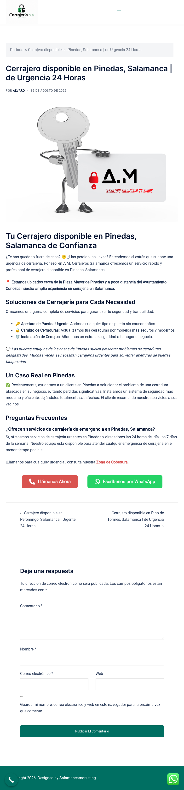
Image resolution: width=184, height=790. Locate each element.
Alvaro (19, 90)
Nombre (28, 649)
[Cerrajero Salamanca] (22, 11)
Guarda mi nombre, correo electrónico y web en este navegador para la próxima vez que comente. (90, 707)
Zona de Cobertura (112, 462)
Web (99, 673)
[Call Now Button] (11, 779)
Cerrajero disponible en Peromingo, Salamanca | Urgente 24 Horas (47, 519)
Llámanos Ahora (54, 481)
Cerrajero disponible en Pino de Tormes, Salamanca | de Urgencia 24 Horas (135, 519)
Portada (16, 49)
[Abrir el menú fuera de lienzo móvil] (119, 12)
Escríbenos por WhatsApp (129, 481)
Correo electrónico (36, 673)
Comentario (31, 606)
